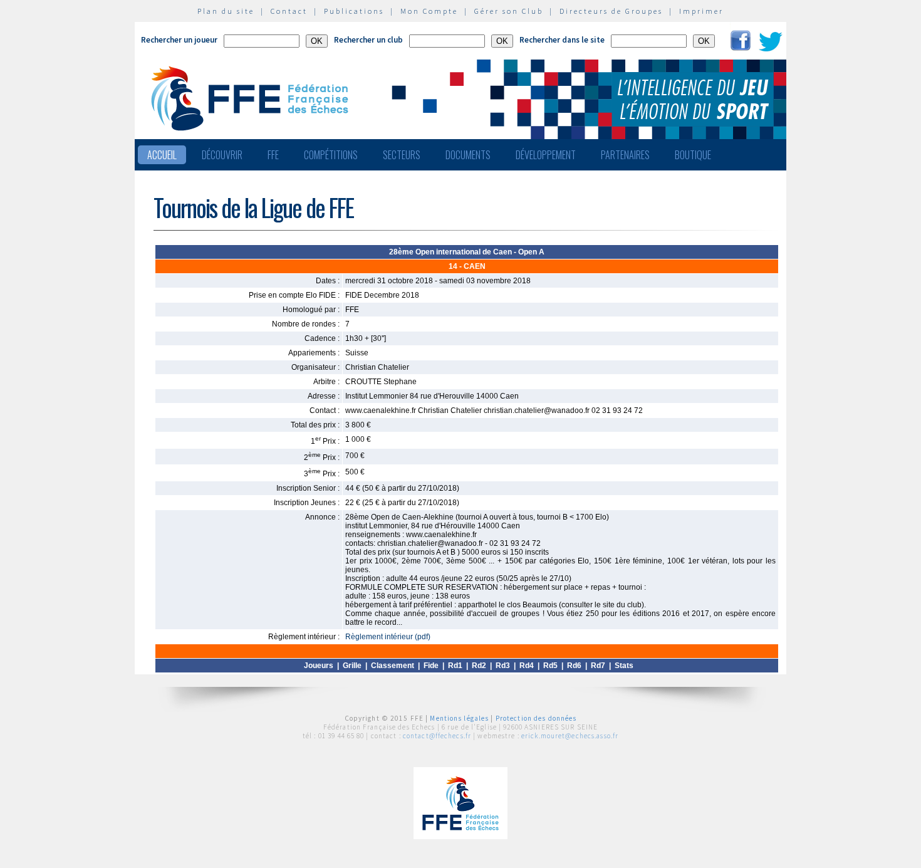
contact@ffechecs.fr (437, 735)
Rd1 (455, 665)
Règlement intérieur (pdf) (387, 636)
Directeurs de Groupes (611, 11)
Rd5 (550, 665)
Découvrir (222, 154)
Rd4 (526, 665)
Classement (392, 665)
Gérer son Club (508, 11)
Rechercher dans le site (562, 39)
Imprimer (701, 11)
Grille (352, 665)
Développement (546, 154)
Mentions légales (459, 718)
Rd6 (574, 665)
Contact (289, 11)
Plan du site (225, 11)
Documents (468, 154)
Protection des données (536, 718)
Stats (624, 665)
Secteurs (401, 154)
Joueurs (318, 665)
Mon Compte (429, 11)
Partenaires (625, 154)
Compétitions (331, 154)
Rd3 (503, 665)
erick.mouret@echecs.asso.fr (569, 735)
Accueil (162, 154)
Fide (431, 665)
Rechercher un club (368, 39)
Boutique (693, 154)
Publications (354, 11)
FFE (273, 154)
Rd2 (479, 665)
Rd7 (598, 665)
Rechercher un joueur (179, 39)
